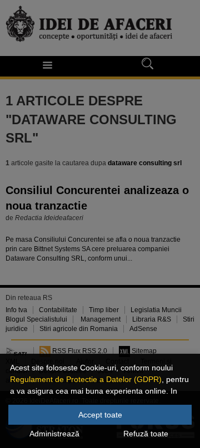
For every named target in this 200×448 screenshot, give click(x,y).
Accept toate (100, 414)
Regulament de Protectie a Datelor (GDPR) (86, 379)
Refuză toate (145, 433)
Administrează (54, 433)
